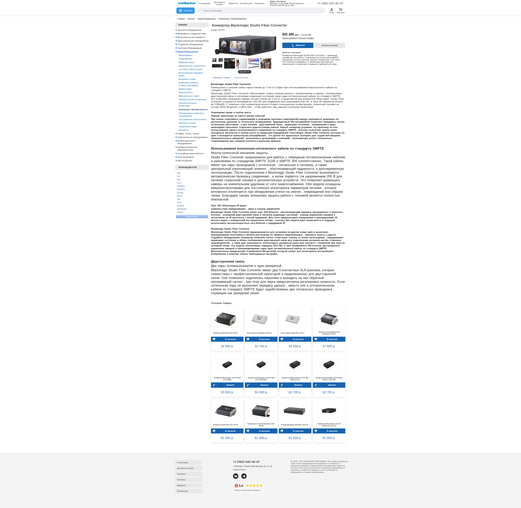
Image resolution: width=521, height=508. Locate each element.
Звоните (230, 385)
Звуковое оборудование (189, 30)
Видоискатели (186, 92)
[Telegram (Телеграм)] (245, 476)
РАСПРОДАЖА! (184, 161)
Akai (178, 199)
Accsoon (180, 192)
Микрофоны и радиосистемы (191, 33)
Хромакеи (183, 130)
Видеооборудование (187, 52)
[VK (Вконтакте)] (237, 476)
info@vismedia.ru (239, 470)
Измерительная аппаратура (192, 99)
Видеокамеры (186, 55)
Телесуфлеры (185, 59)
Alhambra (180, 205)
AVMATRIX (181, 189)
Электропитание (185, 157)
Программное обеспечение (192, 119)
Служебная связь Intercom (190, 153)
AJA (178, 176)
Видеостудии (185, 89)
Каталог (182, 25)
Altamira (180, 212)
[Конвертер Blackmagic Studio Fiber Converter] (217, 63)
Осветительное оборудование (192, 137)
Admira (179, 196)
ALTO (179, 183)
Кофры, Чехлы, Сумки (188, 133)
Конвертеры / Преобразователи (193, 109)
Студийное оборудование (190, 44)
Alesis (179, 202)
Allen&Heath (181, 209)
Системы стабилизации (190, 69)
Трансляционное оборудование (193, 41)
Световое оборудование (189, 48)
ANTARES (181, 186)
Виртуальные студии (189, 96)
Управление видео (188, 126)
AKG (178, 179)
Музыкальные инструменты (191, 37)
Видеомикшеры (186, 62)
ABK (178, 173)
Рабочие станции (187, 123)
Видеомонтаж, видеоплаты (192, 66)
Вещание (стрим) (187, 79)
